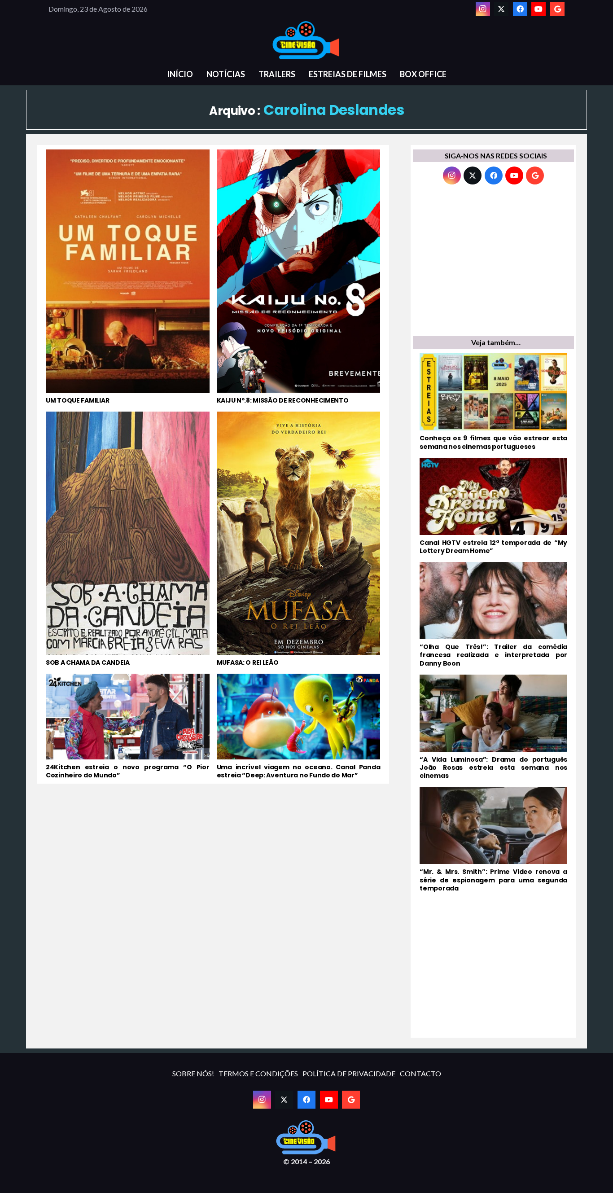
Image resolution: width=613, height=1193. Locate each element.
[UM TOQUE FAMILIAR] (128, 276)
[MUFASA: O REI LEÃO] (299, 539)
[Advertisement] (493, 262)
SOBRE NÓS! (193, 1073)
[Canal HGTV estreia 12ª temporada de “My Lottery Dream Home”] (493, 506)
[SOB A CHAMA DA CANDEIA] (128, 539)
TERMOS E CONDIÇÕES (258, 1073)
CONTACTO (420, 1073)
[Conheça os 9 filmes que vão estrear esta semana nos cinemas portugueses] (493, 401)
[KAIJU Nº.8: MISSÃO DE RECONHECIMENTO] (299, 276)
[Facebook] (520, 9)
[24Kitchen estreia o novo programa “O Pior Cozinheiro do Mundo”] (128, 726)
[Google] (557, 9)
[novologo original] (306, 40)
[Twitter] (501, 9)
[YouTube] (538, 9)
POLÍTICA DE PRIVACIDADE (348, 1073)
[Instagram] (483, 9)
